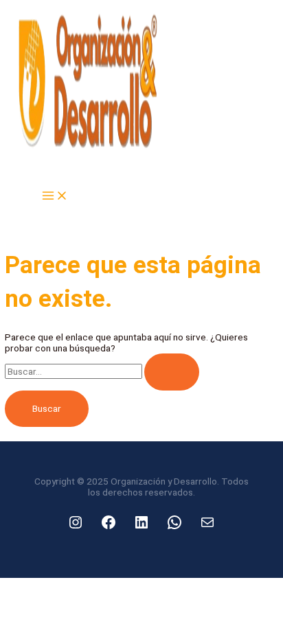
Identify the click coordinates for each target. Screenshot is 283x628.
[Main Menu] (55, 196)
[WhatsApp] (174, 522)
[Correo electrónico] (207, 522)
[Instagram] (75, 522)
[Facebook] (108, 522)
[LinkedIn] (141, 522)
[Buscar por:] (102, 371)
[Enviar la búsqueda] (171, 372)
